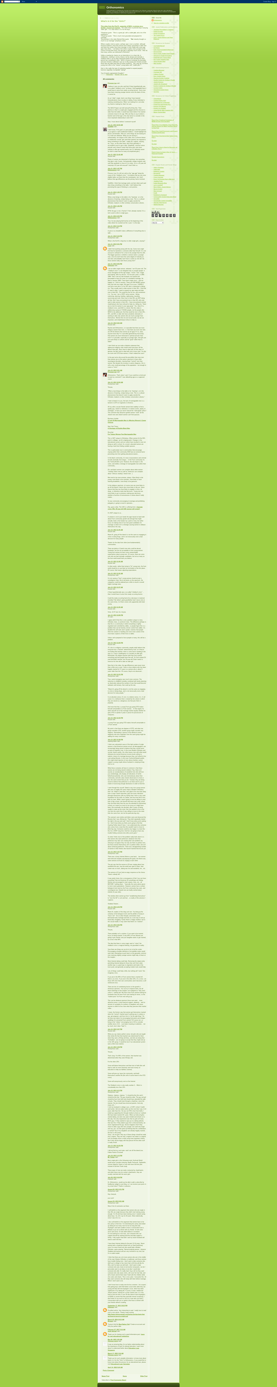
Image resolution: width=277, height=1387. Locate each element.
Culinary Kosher (159, 74)
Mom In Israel (158, 191)
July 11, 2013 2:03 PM (115, 216)
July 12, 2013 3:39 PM (115, 1047)
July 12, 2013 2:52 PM (115, 925)
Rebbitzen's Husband (160, 195)
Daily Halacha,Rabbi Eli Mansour (164, 49)
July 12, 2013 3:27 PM (115, 1029)
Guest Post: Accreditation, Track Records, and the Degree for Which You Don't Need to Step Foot (165, 126)
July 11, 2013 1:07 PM (115, 168)
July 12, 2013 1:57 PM (115, 852)
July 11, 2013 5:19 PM (115, 236)
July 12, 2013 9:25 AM (115, 323)
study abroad (112, 1331)
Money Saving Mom (160, 112)
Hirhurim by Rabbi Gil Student (163, 55)
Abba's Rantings (159, 167)
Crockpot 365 (158, 72)
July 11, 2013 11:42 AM (115, 154)
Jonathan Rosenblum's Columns (164, 29)
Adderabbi (157, 169)
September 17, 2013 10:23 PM (117, 1305)
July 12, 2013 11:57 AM (115, 587)
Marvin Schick (158, 189)
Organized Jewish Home (161, 90)
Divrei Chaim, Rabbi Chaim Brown (164, 53)
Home (125, 1376)
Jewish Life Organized (160, 84)
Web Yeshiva (157, 63)
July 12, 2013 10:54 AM (115, 382)
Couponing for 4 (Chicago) (162, 102)
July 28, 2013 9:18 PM (115, 1177)
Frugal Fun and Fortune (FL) (162, 104)
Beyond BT (157, 173)
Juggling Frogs (158, 181)
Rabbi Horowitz (158, 31)
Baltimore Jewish (159, 171)
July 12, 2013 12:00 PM (115, 615)
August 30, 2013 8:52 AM (116, 1201)
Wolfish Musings (159, 204)
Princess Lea (112, 83)
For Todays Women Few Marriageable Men (122, 434)
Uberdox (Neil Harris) (160, 202)
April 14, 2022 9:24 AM (115, 1367)
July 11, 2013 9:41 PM (115, 244)
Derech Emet (158, 51)
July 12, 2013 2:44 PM (115, 907)
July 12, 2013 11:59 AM (115, 607)
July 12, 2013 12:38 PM (115, 739)
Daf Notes (157, 47)
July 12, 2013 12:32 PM (115, 718)
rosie (109, 246)
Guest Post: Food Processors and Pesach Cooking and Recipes (164, 131)
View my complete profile (161, 23)
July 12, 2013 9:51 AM (115, 370)
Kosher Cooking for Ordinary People (165, 86)
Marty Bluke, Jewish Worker (162, 187)
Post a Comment (108, 1370)
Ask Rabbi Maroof (159, 46)
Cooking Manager (159, 70)
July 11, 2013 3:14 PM (115, 226)
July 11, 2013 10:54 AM (115, 125)
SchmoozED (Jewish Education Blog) (165, 197)
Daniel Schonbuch (159, 33)
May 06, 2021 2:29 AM (115, 1339)
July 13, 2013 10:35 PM (115, 1145)
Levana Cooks (158, 88)
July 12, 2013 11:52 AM (115, 573)
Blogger (110, 1321)
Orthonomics (115, 7)
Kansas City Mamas (160, 106)
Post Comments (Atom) (118, 1380)
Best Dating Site (124, 1324)
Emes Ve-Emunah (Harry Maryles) (164, 179)
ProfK (155, 193)
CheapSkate (157, 98)
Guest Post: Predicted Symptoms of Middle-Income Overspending (163, 120)
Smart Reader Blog (159, 61)
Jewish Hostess (158, 82)
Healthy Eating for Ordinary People (164, 80)
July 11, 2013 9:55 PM (115, 264)
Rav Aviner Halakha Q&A (161, 59)
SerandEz (156, 198)
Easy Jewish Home (159, 76)
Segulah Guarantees (158, 157)
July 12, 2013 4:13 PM (115, 1090)
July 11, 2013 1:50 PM (115, 192)
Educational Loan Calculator (120, 1364)
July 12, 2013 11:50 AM (115, 561)
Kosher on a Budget (160, 108)
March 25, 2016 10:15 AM (116, 1319)
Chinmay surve (113, 1341)
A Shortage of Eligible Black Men (119, 428)
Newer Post (105, 1376)
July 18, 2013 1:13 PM (115, 1155)
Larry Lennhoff (158, 185)
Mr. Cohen (111, 1157)
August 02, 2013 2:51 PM (116, 1189)
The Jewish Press (159, 35)
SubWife (110, 126)
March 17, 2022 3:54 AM (115, 1353)
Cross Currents (158, 177)
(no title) (154, 140)
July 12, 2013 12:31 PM (115, 674)
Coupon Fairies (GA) (160, 100)
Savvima (156, 91)
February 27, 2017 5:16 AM (116, 1329)
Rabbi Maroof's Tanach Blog (162, 57)
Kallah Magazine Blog (160, 183)
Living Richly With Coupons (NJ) (163, 110)
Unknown (111, 265)
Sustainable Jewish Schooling (163, 200)
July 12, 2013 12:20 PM (115, 643)
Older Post (143, 1376)
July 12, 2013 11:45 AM (115, 530)
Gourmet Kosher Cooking (161, 78)
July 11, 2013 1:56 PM (115, 206)
